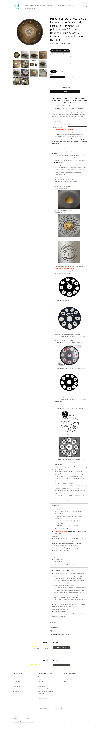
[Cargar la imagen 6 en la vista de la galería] (17, 64)
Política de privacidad (43, 688)
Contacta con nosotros (18, 691)
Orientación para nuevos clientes (45, 691)
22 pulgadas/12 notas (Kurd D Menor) (60, 63)
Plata (60, 71)
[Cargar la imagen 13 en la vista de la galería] (17, 73)
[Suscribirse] (61, 708)
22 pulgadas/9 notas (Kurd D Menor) (60, 50)
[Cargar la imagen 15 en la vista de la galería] (34, 73)
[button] (52, 5)
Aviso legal (79, 725)
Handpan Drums (16, 684)
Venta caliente (16, 679)
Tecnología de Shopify (26, 725)
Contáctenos (66, 676)
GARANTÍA (40, 700)
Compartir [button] (54, 622)
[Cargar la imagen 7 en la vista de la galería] (25, 64)
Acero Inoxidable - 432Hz (72, 76)
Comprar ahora (65, 91)
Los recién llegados (17, 681)
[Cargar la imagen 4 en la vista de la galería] (34, 55)
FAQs (39, 696)
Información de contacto (70, 725)
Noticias (65, 681)
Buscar (39, 676)
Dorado (53, 71)
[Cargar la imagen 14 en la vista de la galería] (25, 73)
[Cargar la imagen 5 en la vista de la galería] (43, 55)
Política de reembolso (35, 725)
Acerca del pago (41, 681)
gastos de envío (55, 45)
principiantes (64, 124)
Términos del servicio (54, 725)
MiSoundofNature (19, 725)
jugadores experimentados (74, 124)
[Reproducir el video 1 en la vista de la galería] (25, 55)
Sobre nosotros (41, 679)
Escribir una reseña (61, 647)
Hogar (14, 676)
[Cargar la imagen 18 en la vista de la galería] (25, 81)
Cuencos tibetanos (17, 686)
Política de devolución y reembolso (46, 684)
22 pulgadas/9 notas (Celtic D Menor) (60, 53)
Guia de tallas (41, 693)
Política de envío (62, 725)
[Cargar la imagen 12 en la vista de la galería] (43, 64)
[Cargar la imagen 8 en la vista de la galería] (34, 64)
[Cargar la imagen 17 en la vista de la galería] (17, 81)
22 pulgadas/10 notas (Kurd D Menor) (60, 56)
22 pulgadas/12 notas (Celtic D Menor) (61, 66)
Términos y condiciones (43, 698)
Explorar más (16, 688)
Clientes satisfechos (67, 679)
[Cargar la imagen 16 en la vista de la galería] (43, 73)
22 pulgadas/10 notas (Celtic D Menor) (61, 60)
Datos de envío (41, 686)
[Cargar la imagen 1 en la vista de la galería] (17, 55)
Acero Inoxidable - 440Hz (57, 76)
